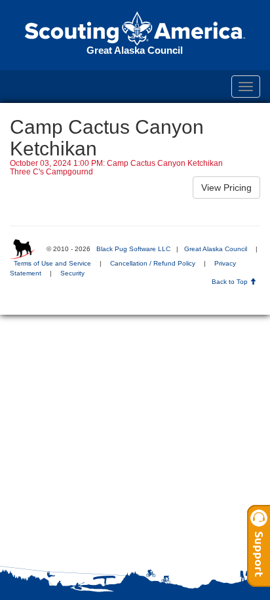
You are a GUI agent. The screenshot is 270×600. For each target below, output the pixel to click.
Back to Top (231, 281)
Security (72, 273)
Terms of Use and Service (52, 263)
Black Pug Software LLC (133, 248)
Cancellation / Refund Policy (152, 263)
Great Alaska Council (215, 248)
